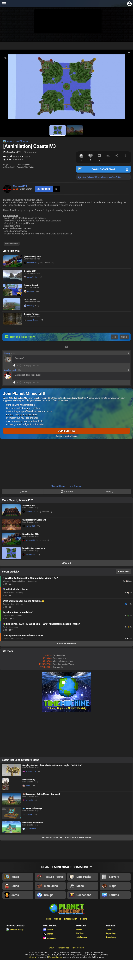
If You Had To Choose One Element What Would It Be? (30, 578)
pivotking (30, 306)
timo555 (30, 291)
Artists (19, 616)
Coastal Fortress (32, 314)
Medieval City (28, 779)
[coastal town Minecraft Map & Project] (12, 304)
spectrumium (31, 829)
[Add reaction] (20, 365)
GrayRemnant (10, 370)
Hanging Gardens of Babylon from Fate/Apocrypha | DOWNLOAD (52, 765)
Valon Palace (28, 505)
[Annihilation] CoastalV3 (33, 548)
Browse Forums (66, 643)
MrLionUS (29, 800)
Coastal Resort (31, 285)
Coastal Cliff (30, 271)
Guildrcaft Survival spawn (34, 520)
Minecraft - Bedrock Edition (14, 581)
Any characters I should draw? (18, 612)
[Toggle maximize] (129, 53)
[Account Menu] (129, 3)
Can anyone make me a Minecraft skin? (23, 635)
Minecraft (33, 957)
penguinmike (32, 277)
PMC (5, 627)
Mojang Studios (55, 957)
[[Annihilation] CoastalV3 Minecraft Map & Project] (11, 553)
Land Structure (21, 141)
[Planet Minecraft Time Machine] (66, 711)
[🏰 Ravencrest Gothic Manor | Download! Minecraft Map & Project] (11, 799)
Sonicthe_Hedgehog (126, 604)
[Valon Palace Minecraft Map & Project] (11, 510)
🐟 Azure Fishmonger (32, 808)
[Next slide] (126, 88)
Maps (9, 141)
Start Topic (124, 572)
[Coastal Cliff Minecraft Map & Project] (12, 276)
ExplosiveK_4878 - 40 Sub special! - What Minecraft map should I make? (43, 624)
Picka (28, 786)
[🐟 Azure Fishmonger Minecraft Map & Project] (11, 813)
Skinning (19, 593)
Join (114, 337)
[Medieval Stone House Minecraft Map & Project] (11, 827)
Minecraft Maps (58, 486)
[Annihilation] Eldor (32, 256)
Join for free (66, 430)
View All (67, 563)
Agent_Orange (32, 320)
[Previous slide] (6, 88)
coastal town (30, 299)
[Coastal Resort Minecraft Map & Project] (12, 290)
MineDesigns (31, 771)
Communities (8, 593)
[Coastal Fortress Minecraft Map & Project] (12, 319)
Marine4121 (20, 186)
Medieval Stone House (32, 822)
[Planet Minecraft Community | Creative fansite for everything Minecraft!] (66, 908)
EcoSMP (29, 814)
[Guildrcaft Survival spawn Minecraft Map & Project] (11, 524)
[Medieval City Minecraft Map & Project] (11, 784)
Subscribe (43, 189)
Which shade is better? (18, 589)
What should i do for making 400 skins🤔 (23, 601)
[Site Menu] (3, 3)
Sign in (124, 337)
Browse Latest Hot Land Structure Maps (66, 837)
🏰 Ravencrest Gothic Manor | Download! (41, 794)
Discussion (32, 581)
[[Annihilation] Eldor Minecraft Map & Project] (12, 261)
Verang (7, 353)
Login (75, 436)
